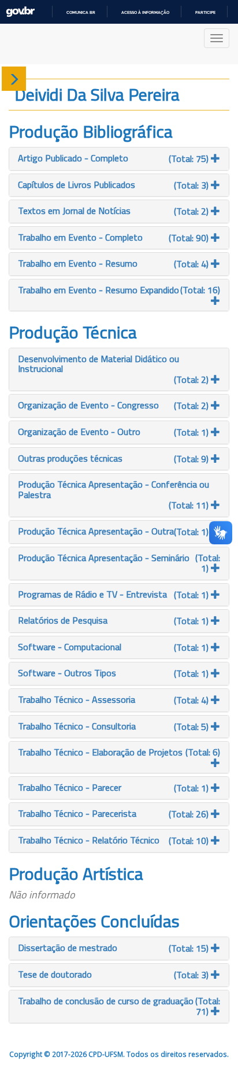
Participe (205, 12)
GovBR (20, 11)
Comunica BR (80, 12)
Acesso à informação (145, 12)
